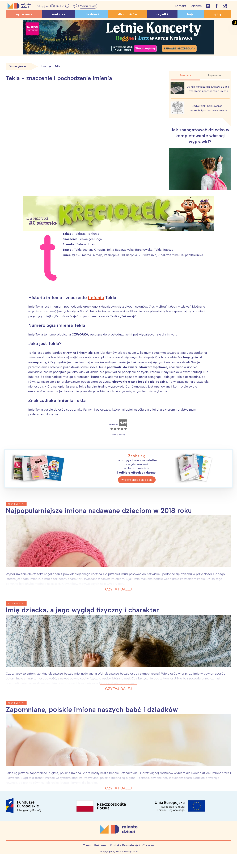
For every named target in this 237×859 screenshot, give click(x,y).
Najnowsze (215, 75)
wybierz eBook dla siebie (136, 479)
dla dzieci (91, 14)
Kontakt (180, 6)
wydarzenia (23, 14)
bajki (190, 14)
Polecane (185, 75)
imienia (96, 297)
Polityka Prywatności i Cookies (132, 845)
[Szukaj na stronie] (63, 6)
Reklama (195, 6)
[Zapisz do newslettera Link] (225, 6)
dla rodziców (127, 14)
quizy (218, 14)
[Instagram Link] (208, 6)
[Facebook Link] (216, 6)
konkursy (58, 14)
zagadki (162, 14)
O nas (87, 845)
